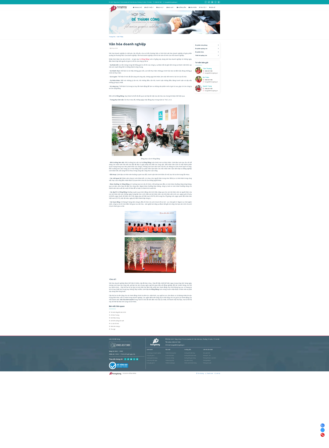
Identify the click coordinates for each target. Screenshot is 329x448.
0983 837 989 (158, 2)
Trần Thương (207, 68)
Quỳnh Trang (207, 86)
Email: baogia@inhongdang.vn (175, 345)
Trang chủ (112, 36)
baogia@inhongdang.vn (171, 2)
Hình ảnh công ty (115, 326)
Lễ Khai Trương (115, 315)
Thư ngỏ (113, 329)
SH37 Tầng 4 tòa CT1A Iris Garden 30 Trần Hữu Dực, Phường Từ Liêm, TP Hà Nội (131, 2)
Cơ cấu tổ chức (115, 323)
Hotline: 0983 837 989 (173, 342)
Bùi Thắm (206, 77)
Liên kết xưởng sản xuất (117, 320)
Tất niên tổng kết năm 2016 (118, 312)
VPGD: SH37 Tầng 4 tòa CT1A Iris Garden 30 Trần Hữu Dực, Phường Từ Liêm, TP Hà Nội (192, 339)
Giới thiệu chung (115, 318)
